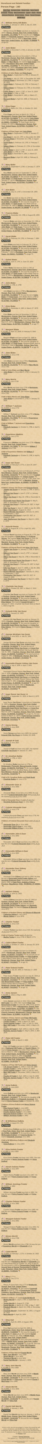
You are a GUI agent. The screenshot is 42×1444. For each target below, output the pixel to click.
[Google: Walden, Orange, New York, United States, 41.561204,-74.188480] (30, 207)
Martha (9, 937)
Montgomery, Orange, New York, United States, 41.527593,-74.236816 (19, 293)
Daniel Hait (10, 1360)
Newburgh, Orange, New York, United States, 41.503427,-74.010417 (17, 687)
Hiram (8, 1356)
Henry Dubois (15, 1101)
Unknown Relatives (8, 15)
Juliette (10, 489)
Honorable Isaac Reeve (16, 501)
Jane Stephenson (14, 519)
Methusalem (9, 1135)
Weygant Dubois (12, 1114)
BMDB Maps (21, 17)
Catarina (27, 1135)
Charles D (10, 1029)
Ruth (30, 777)
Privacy (10, 12)
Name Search (34, 10)
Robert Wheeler (13, 512)
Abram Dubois (11, 1110)
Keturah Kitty (10, 735)
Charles (9, 1021)
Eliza (33, 956)
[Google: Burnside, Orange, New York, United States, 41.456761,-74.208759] (30, 347)
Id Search (4, 12)
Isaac (23, 538)
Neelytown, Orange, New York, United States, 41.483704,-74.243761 (19, 363)
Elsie (32, 62)
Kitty (9, 508)
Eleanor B (30, 907)
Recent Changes (35, 15)
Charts (34, 12)
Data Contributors (19, 12)
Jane (16, 1334)
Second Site (22, 1441)
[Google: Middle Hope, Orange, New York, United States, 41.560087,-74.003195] (19, 1339)
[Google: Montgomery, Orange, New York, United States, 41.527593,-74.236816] (19, 118)
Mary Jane (10, 1354)
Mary (13, 62)
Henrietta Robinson (13, 802)
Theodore (9, 1358)
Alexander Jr (10, 824)
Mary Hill (9, 1025)
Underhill (28, 1298)
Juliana (28, 477)
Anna (12, 1050)
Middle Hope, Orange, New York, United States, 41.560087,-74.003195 (17, 1337)
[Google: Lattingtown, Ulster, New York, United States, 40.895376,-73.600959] (19, 1332)
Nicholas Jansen (12, 1031)
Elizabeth (16, 37)
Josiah (8, 1303)
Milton (10, 497)
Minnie (8, 916)
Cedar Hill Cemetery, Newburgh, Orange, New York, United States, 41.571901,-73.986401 (18, 1347)
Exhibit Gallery (19, 15)
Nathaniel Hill (14, 1048)
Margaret (9, 99)
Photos (38, 12)
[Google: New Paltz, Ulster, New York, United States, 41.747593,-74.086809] (38, 40)
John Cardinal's (15, 1441)
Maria (8, 1314)
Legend (28, 12)
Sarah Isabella (11, 1023)
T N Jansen (10, 1020)
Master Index (25, 10)
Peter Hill (30, 1018)
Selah (21, 536)
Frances (9, 80)
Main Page (6, 10)
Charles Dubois (12, 1112)
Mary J (10, 510)
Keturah (13, 478)
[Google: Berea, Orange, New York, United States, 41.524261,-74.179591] (19, 35)
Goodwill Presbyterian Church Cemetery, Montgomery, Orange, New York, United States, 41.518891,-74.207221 (21, 1012)
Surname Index (15, 10)
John (7, 93)
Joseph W (27, 602)
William (8, 88)
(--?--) (35, 795)
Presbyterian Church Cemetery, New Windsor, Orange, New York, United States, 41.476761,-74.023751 (20, 1292)
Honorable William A (13, 828)
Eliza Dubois (11, 1108)
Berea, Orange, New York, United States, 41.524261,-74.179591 (20, 416)
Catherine (10, 914)
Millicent (10, 493)
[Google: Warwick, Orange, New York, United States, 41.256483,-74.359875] (38, 482)
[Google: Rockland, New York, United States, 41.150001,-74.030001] (19, 66)
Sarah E (31, 1048)
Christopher (12, 515)
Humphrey (10, 1246)
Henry (26, 627)
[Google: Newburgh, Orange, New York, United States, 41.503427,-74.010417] (30, 658)
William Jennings (12, 1115)
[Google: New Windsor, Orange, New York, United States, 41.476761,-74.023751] (19, 475)
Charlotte (9, 750)
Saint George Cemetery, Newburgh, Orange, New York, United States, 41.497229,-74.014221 (20, 718)
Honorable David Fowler (21, 878)
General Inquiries (24, 1436)
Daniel (8, 1305)
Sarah (8, 84)
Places (27, 15)
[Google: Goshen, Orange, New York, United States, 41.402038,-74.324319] (19, 598)
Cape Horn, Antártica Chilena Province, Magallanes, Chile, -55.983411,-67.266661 (20, 883)
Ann (7, 79)
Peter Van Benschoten (12, 956)
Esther (8, 91)
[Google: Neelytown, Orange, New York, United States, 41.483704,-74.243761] (19, 60)
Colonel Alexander (18, 795)
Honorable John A (12, 826)
